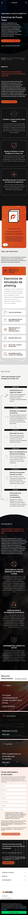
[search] (26, 2)
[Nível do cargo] (14, 801)
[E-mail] (14, 793)
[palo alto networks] (14, 3)
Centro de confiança (6, 898)
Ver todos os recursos (21, 678)
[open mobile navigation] (2, 2)
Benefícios (3, 58)
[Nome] (14, 785)
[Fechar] (26, 901)
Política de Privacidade (6, 823)
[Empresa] (14, 797)
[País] (14, 809)
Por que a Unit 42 (23, 59)
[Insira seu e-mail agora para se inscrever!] (14, 854)
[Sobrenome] (14, 789)
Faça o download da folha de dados (10, 45)
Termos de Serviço (18, 828)
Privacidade (4, 895)
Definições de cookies (14, 912)
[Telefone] (14, 805)
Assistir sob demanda (8, 706)
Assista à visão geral (8, 101)
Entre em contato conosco (9, 40)
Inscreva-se (7, 862)
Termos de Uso (18, 823)
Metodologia (17, 58)
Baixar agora (6, 734)
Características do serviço (10, 59)
